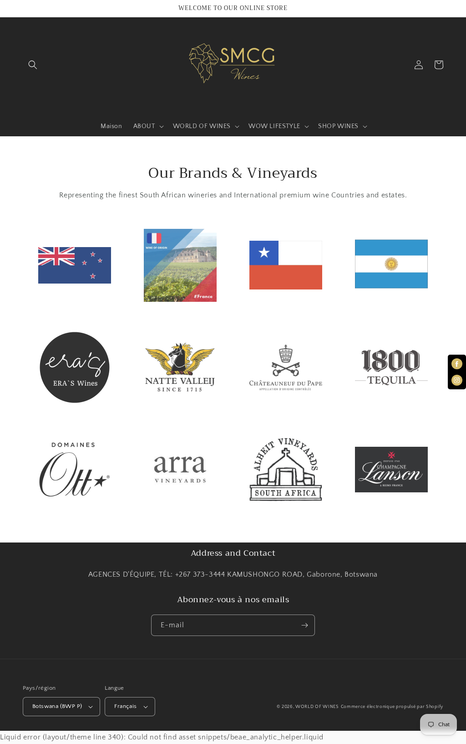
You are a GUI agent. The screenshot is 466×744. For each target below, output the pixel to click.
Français (125, 706)
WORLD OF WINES (317, 706)
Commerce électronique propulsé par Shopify (392, 706)
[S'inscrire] (304, 625)
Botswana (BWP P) (57, 706)
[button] (33, 65)
